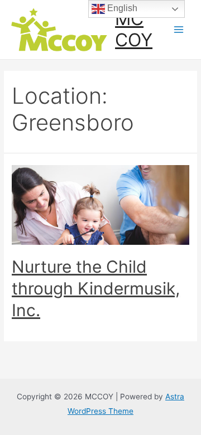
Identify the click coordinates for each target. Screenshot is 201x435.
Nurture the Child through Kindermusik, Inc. (96, 288)
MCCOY (133, 29)
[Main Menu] (179, 29)
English (121, 8)
